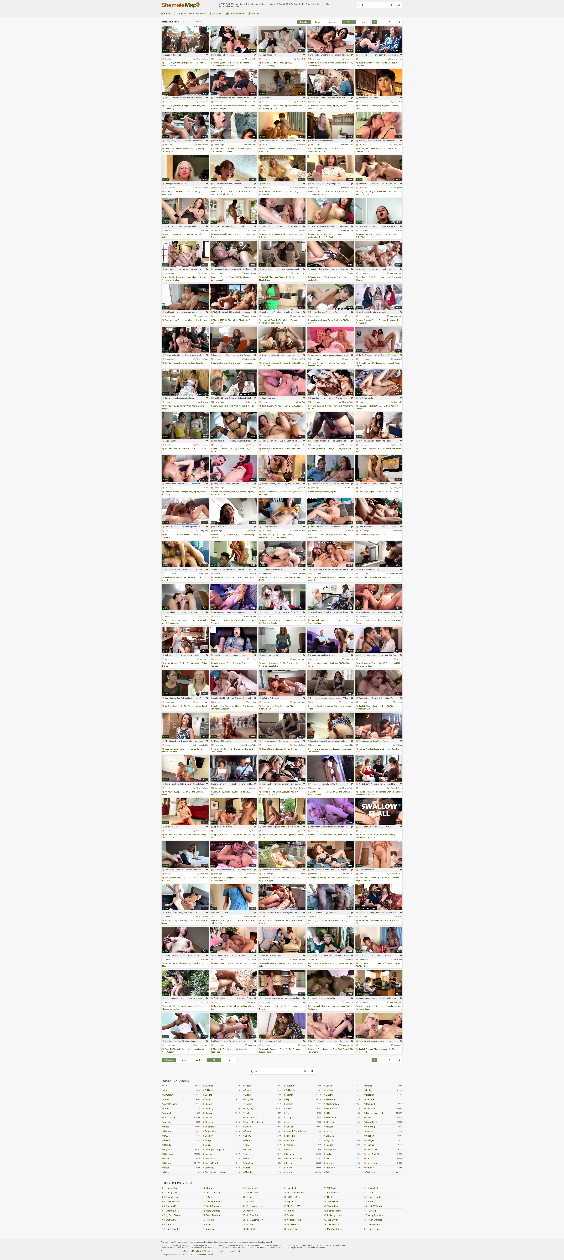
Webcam (370, 1172)
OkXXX (350, 102)
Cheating (209, 1108)
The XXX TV (171, 1224)
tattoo (310, 709)
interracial (266, 320)
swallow (176, 280)
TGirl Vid (210, 1197)
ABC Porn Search (295, 1192)
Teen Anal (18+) (374, 1154)
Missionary (331, 1117)
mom (368, 234)
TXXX (351, 273)
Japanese (290, 1154)
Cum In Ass (210, 1158)
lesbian (273, 63)
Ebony (248, 1136)
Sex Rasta (251, 1229)
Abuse (210, 1255)
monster (246, 277)
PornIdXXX (252, 874)
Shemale (370, 1108)
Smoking (370, 1126)
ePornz (209, 1188)
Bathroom (169, 1131)
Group (288, 1117)
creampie (222, 109)
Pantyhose (331, 1149)
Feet (247, 1158)
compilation (227, 151)
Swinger (370, 1140)
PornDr (350, 316)
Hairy (288, 1122)
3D (350, 449)
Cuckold (209, 1154)
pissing (265, 149)
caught (367, 1009)
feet (180, 320)
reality (319, 366)
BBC (166, 1136)
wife (340, 320)
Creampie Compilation (215, 1149)
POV (368, 106)
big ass (231, 63)
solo (341, 149)
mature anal (337, 406)
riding (213, 237)
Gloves (289, 1108)
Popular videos (197, 13)
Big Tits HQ (292, 1201)
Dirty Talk (249, 1099)
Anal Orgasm (170, 1104)
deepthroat (215, 1052)
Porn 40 (290, 1210)
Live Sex (253, 13)
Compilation (210, 1131)
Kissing (289, 1167)
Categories (179, 13)
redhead (263, 66)
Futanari (289, 1095)
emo (334, 835)
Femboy (249, 1163)
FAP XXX (210, 1220)
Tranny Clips (171, 1188)
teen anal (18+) (314, 66)
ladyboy (270, 66)
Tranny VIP (171, 1206)
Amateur (168, 1095)
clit (202, 963)
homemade (232, 106)
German (289, 1104)
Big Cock (168, 1154)
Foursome (291, 1085)
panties (191, 706)
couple (194, 406)
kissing (362, 620)
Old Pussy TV (293, 1206)
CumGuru (210, 1229)
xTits (351, 573)
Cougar (208, 1140)
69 (165, 1090)
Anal (166, 1099)
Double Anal (251, 1117)
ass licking (387, 192)
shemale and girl (169, 66)
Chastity (209, 1104)
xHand (302, 488)
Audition (168, 1122)
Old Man (330, 1136)
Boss (166, 1167)
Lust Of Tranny (213, 1192)
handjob (362, 63)
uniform (345, 620)
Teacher (370, 1145)
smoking (391, 63)
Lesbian (329, 1090)
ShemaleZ (301, 59)
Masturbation (332, 1104)
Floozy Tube (252, 1188)
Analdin (350, 745)
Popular (304, 22)
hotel (358, 452)
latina (164, 795)
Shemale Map (180, 5)
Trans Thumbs (173, 1229)
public (390, 234)
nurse (322, 620)
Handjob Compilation (296, 1131)
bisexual (244, 792)
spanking (317, 623)
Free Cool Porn (253, 1192)
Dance (248, 1090)
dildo (362, 66)
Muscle (329, 1126)
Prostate (330, 1163)
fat (365, 492)
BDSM (393, 749)
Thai (368, 1158)
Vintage (370, 1167)
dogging (214, 409)
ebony (167, 320)
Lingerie (329, 1095)
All (349, 22)
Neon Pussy (292, 1229)
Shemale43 (171, 1220)
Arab (166, 1108)
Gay (287, 1099)
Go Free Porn (252, 1215)
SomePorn (349, 359)
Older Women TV (254, 1220)
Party (328, 1154)
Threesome (371, 1163)
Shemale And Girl (374, 1113)
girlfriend (266, 623)
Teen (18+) (371, 1149)
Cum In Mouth (211, 1163)
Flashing (249, 1172)
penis (267, 280)
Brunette (209, 1085)
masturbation (313, 151)
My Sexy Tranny (173, 1215)
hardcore (247, 878)
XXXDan (253, 573)
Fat (246, 1154)
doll (197, 320)
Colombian (210, 1126)
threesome (391, 320)
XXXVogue (252, 445)
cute (278, 149)
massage (391, 620)
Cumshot (209, 1167)
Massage (330, 1099)
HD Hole (250, 1201)
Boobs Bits (332, 1192)
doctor (328, 106)
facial (387, 106)
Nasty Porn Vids (214, 1201)
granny (349, 63)
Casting (208, 1095)
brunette (214, 880)
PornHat (350, 531)
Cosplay (209, 1136)
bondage (311, 366)
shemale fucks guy (291, 320)
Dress (248, 1126)
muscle (292, 577)
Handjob (289, 1126)
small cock (169, 149)
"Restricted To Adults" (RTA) (195, 1251)
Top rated (332, 22)
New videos (216, 13)
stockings (290, 192)
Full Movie (290, 1090)
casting (313, 449)
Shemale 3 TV (172, 1210)
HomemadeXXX (201, 745)
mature (216, 106)
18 (205, 63)
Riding (369, 1090)
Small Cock (371, 1122)
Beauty (167, 1145)
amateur (223, 106)
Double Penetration (254, 1122)
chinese (359, 109)
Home (165, 13)
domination (396, 449)
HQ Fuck (250, 1224)
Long (363, 22)
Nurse (329, 1131)
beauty (369, 63)
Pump (369, 1085)
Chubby (208, 1113)
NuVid (254, 831)
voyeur (330, 320)
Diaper (248, 1095)
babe (169, 580)
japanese (166, 537)
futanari (377, 277)
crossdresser (216, 66)
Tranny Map (171, 1192)
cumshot (394, 106)
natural (311, 666)
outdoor (192, 63)
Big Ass (168, 1149)
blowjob (185, 63)
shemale (177, 63)
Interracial (290, 1145)
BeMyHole (398, 188)
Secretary (371, 1099)
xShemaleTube (347, 788)
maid (348, 663)
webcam (367, 880)
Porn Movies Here (255, 1206)
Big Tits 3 (291, 1188)
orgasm (384, 1049)
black (271, 277)
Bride (166, 1172)
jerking (266, 109)
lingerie (246, 63)
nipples (343, 535)
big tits (200, 63)
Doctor (248, 1104)
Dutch (248, 1131)
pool (198, 535)
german (183, 406)
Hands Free (291, 1136)
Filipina (248, 1167)
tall (173, 792)
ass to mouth (228, 66)
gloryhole (337, 620)
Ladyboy (290, 1172)
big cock (273, 109)
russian (247, 535)
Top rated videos (235, 13)
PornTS (250, 1210)
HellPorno (301, 1002)
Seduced (370, 1104)
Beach (167, 1140)
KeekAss (301, 402)
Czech (248, 1085)
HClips (205, 1002)
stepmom (175, 663)
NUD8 (330, 1197)
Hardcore (290, 1140)
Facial (248, 1149)
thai (363, 237)
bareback (166, 495)
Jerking (289, 1163)
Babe (166, 1126)
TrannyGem (348, 59)
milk (377, 406)
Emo (247, 1145)
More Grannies (213, 1210)
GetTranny (349, 488)
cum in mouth (216, 323)
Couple (208, 1145)
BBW (339, 449)
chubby (264, 749)
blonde (322, 151)
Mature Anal (332, 1108)
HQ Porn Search (294, 1197)
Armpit (167, 1113)
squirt (189, 620)
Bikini (166, 1158)
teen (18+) (169, 63)
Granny (289, 1113)
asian (266, 151)
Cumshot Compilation (215, 1172)
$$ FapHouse (202, 488)
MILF (389, 149)
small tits (275, 537)
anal (344, 63)
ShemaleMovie (396, 59)
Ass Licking (169, 1117)
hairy (384, 706)
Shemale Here (172, 1197)
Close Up (209, 1122)
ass (201, 449)
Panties (329, 1145)
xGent (209, 1224)
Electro (248, 1140)
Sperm (369, 1131)
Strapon (370, 1136)
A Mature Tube (294, 1220)
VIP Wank (331, 1188)
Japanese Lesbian (294, 1158)
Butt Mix (291, 1215)
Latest (318, 22)
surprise (270, 1052)
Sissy (368, 1117)
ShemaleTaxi (300, 359)
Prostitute (330, 1167)
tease (358, 623)
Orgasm (330, 1140)
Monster (330, 1122)
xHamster (204, 230)
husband (243, 1006)
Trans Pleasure (213, 1215)
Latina (329, 1085)
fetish (342, 363)
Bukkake (209, 1090)
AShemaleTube (202, 59)
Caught (208, 1099)
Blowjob (168, 1163)
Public (329, 1172)
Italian (288, 1149)
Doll (247, 1113)
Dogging (249, 1108)
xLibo (249, 1197)
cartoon (219, 752)
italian (184, 320)
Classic (208, 1117)
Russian (370, 1095)
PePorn (302, 616)
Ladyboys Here (173, 1201)
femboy (384, 277)
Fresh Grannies (213, 1206)
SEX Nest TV (293, 1224)
